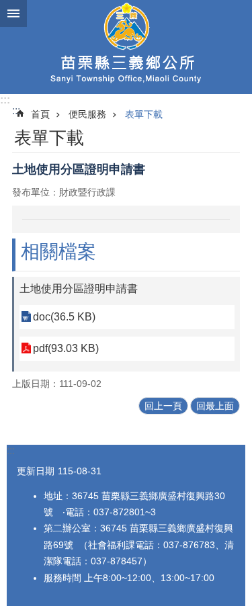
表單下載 (144, 114)
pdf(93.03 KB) (66, 348)
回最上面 (215, 405)
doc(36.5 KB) (64, 316)
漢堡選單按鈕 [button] (13, 13)
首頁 (40, 114)
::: (5, 99)
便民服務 (87, 114)
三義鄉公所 (126, 47)
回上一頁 (163, 405)
